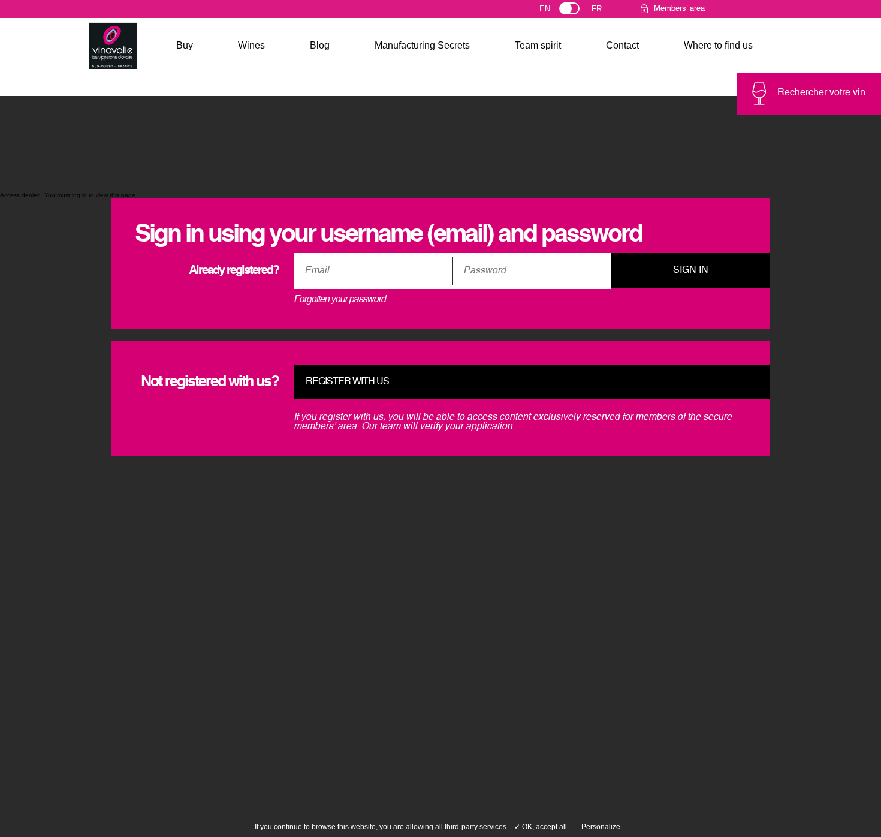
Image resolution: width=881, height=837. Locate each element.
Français (602, 11)
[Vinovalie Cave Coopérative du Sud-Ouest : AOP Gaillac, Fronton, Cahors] (113, 46)
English (555, 11)
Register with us (347, 382)
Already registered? (234, 271)
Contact (622, 45)
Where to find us (718, 45)
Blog (320, 45)
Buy (184, 45)
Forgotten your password (339, 300)
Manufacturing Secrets (422, 45)
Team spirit (538, 45)
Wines (251, 45)
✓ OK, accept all (540, 827)
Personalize (600, 827)
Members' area (679, 9)
